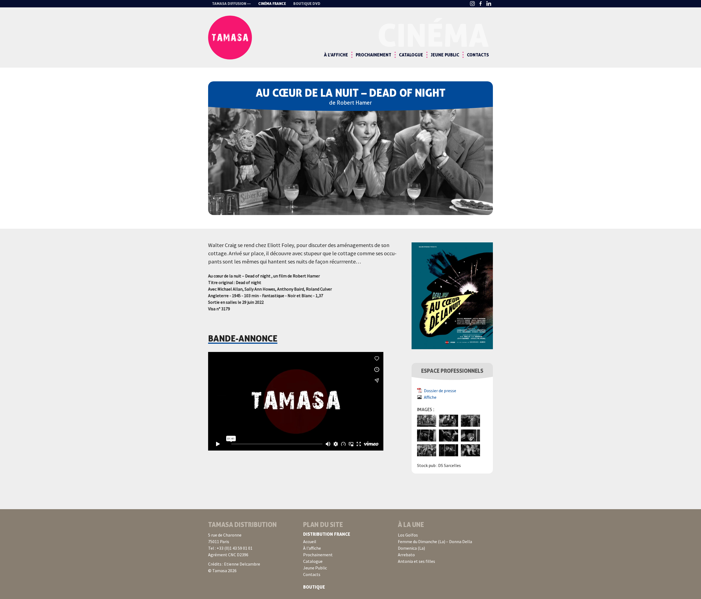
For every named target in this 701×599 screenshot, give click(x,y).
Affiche (430, 397)
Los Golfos (408, 535)
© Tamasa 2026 (222, 570)
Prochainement (373, 55)
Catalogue (411, 55)
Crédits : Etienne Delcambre (234, 564)
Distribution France (326, 534)
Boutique (314, 587)
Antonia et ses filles (416, 561)
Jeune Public (445, 55)
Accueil (309, 541)
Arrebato (406, 554)
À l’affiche (336, 55)
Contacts (478, 55)
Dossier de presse (440, 390)
